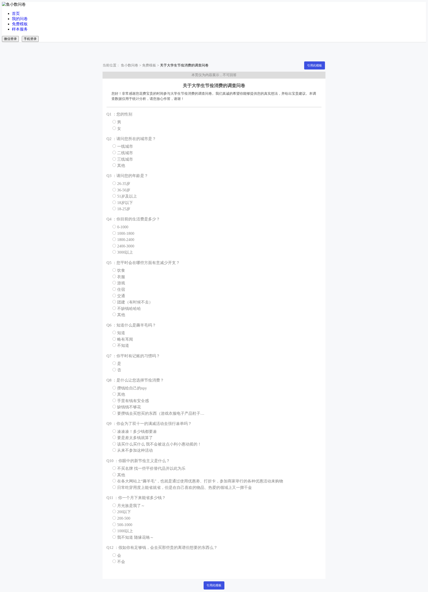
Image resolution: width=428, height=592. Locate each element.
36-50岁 (123, 190)
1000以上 (125, 531)
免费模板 (20, 24)
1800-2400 (125, 239)
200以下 (124, 512)
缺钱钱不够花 (129, 407)
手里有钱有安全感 (133, 401)
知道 (121, 333)
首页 (16, 13)
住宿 (121, 289)
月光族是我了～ (131, 505)
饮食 (121, 270)
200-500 (123, 518)
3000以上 (125, 252)
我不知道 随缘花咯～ (135, 537)
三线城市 (125, 159)
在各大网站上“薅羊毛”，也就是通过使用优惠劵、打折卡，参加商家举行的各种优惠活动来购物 (200, 481)
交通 (121, 296)
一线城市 (125, 146)
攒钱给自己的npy (132, 388)
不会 (121, 562)
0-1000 (122, 227)
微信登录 (10, 39)
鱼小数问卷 (129, 65)
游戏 (121, 283)
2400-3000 (125, 246)
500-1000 (124, 525)
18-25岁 (123, 209)
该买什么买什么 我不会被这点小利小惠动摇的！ (159, 444)
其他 (121, 165)
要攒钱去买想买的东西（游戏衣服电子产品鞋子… (160, 413)
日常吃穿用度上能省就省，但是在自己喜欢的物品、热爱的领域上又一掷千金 (184, 487)
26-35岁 (123, 183)
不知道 (123, 345)
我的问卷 (20, 19)
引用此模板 (314, 65)
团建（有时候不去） (135, 302)
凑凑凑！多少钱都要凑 (137, 431)
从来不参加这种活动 (135, 450)
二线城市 (125, 153)
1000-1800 (125, 233)
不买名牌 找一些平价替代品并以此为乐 (151, 468)
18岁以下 (125, 203)
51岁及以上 (127, 196)
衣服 (121, 277)
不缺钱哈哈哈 (129, 308)
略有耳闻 (125, 339)
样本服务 (20, 29)
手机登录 (30, 39)
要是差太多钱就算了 (135, 438)
